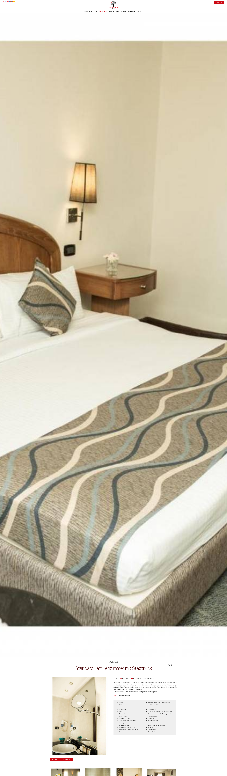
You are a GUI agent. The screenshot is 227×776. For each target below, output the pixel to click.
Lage (95, 11)
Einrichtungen (114, 11)
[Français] (10, 1)
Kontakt (140, 11)
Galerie (123, 11)
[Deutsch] (8, 1)
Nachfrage (131, 11)
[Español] (14, 1)
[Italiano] (12, 1)
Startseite (88, 11)
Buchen (219, 2)
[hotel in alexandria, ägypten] (113, 5)
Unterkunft (103, 11)
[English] (3, 1)
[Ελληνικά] (5, 1)
